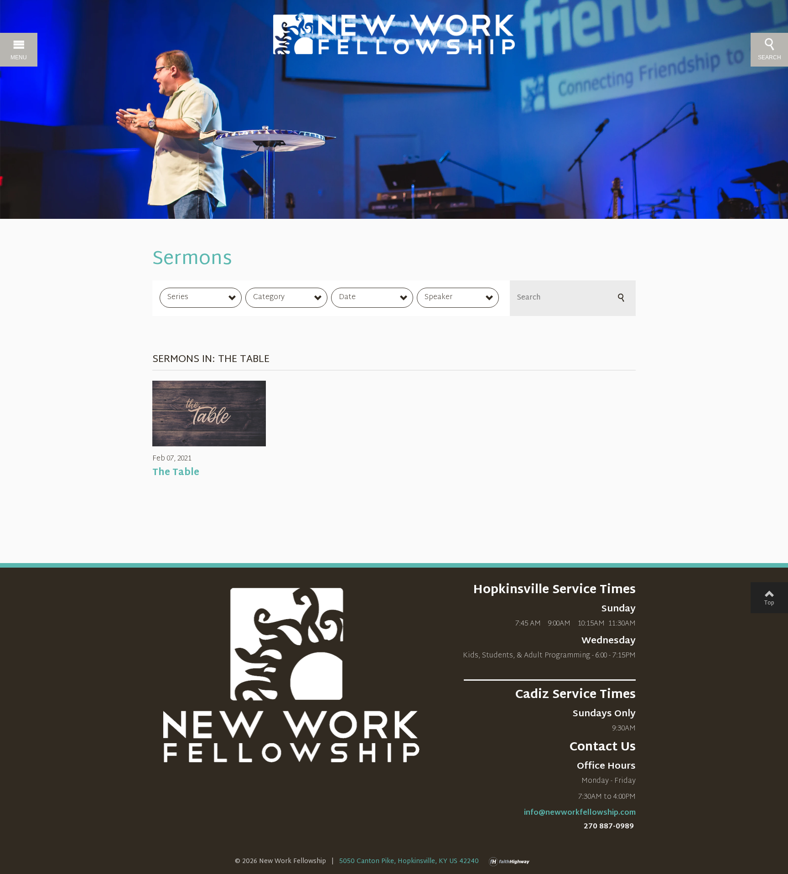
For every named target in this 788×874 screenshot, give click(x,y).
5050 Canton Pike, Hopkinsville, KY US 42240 (409, 861)
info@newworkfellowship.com (580, 813)
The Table (175, 473)
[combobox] (201, 298)
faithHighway (511, 862)
